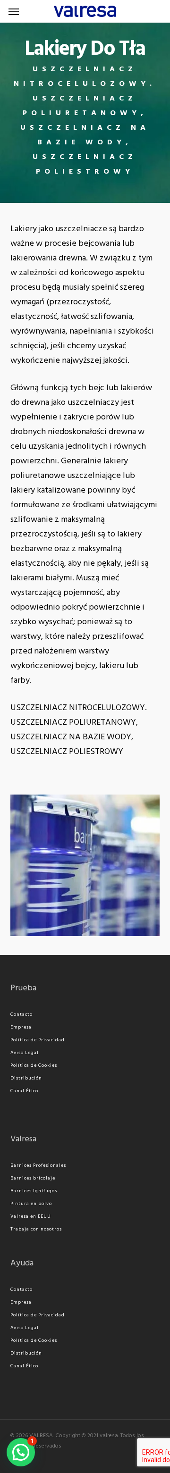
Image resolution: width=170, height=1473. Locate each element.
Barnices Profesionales (38, 1165)
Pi (12, 1203)
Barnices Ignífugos (33, 1191)
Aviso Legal (24, 1052)
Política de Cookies (33, 1065)
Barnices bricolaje (32, 1178)
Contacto (21, 1014)
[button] (13, 11)
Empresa (21, 1027)
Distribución (26, 1078)
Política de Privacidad (37, 1040)
